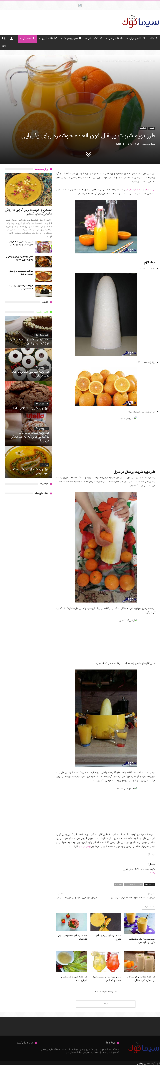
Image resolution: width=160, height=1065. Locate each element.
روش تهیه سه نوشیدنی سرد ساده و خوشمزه (107, 978)
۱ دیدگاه (106, 1004)
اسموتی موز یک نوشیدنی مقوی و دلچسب (142, 940)
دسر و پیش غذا (41, 335)
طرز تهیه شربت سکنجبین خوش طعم (74, 978)
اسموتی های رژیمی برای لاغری (108, 937)
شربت (138, 61)
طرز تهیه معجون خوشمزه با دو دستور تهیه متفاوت (141, 978)
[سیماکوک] (140, 14)
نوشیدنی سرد (84, 846)
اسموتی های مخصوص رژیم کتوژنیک (72, 937)
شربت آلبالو (150, 190)
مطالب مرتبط (150, 906)
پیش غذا (44, 465)
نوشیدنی (146, 61)
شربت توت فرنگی (133, 190)
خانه (153, 61)
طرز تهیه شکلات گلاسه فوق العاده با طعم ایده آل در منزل (133, 895)
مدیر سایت (146, 144)
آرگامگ (152, 873)
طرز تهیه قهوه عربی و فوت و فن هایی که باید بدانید (76, 895)
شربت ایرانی (130, 884)
